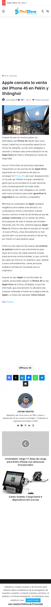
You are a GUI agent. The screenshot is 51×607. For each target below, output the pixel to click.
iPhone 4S (20, 176)
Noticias (13, 76)
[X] (15, 377)
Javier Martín (11, 100)
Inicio (6, 76)
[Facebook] (9, 377)
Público (10, 302)
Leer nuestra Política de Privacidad (25, 604)
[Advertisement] (25, 45)
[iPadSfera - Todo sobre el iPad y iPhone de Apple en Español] (25, 11)
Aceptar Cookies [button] (33, 600)
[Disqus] (25, 540)
